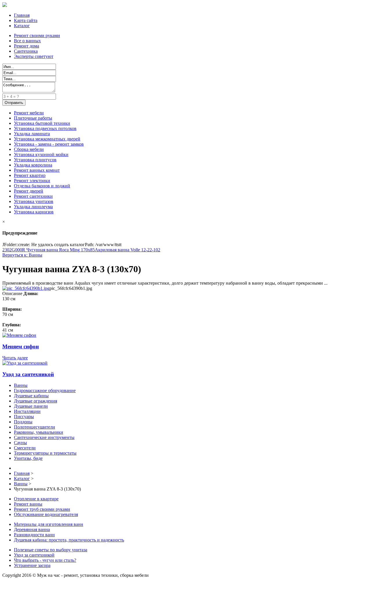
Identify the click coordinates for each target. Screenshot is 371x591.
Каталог (22, 25)
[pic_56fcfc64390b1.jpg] (26, 288)
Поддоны (23, 421)
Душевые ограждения (35, 400)
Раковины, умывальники (38, 432)
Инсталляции (27, 411)
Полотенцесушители (34, 427)
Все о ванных (27, 40)
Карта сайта (25, 20)
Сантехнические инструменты (44, 437)
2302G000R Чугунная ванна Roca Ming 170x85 (48, 249)
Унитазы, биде (28, 458)
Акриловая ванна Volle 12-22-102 (127, 249)
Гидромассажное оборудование (45, 390)
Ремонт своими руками (37, 35)
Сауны (20, 442)
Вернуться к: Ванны (22, 254)
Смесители (25, 447)
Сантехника (26, 51)
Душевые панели (31, 406)
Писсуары (24, 416)
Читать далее (15, 357)
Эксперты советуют (33, 56)
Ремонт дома (26, 45)
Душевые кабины (31, 395)
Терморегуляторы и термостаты (45, 453)
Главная (22, 15)
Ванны (21, 385)
